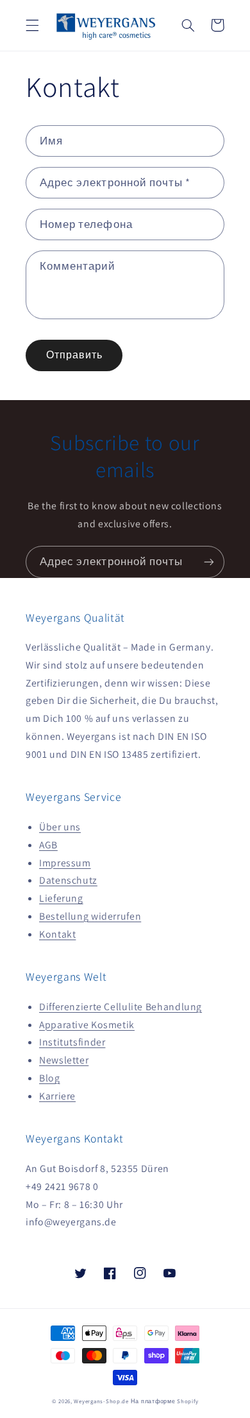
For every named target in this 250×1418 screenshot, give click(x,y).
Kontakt (57, 934)
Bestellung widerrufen (90, 916)
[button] (32, 25)
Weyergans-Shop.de (101, 1401)
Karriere (57, 1096)
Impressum (65, 863)
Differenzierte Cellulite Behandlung (120, 1006)
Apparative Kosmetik (87, 1024)
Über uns (60, 827)
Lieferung (61, 898)
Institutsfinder (72, 1042)
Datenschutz (68, 880)
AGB (48, 845)
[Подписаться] (209, 561)
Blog (49, 1078)
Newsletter (63, 1060)
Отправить (74, 355)
